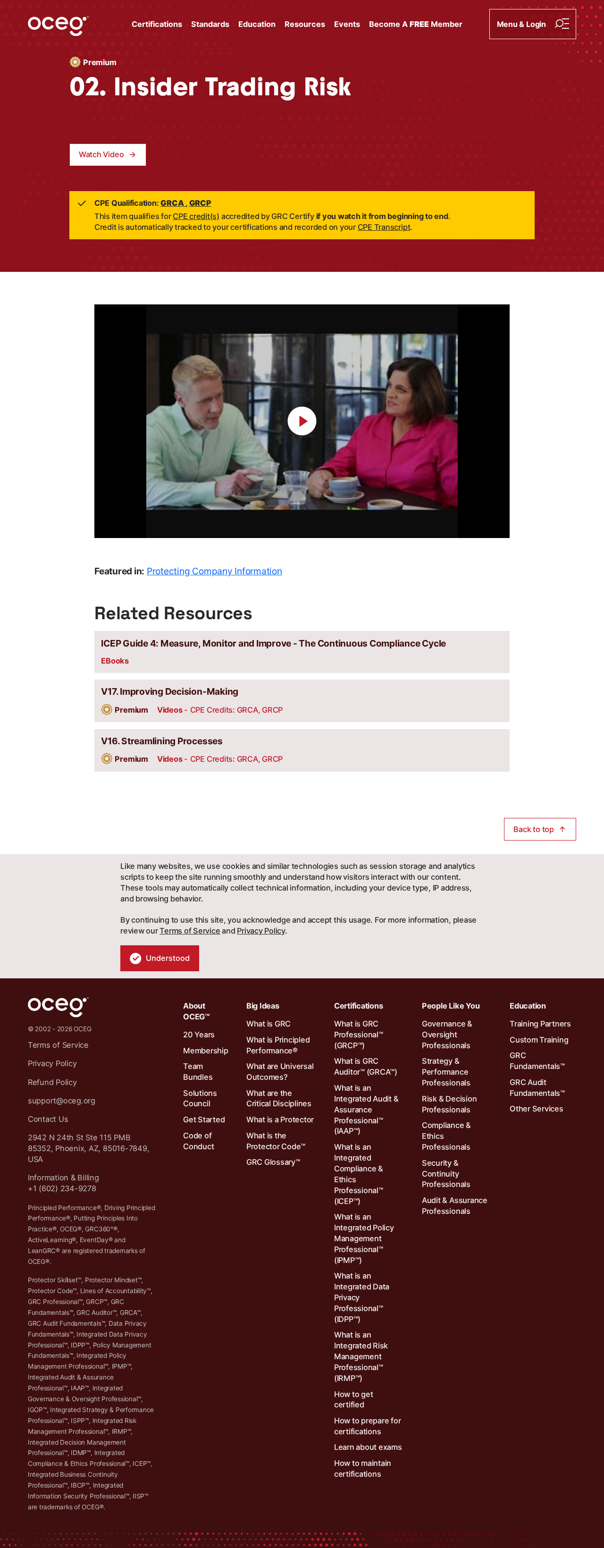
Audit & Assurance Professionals (454, 1205)
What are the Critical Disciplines (278, 1098)
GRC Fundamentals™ (537, 1061)
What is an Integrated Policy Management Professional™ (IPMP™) (364, 1238)
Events (347, 24)
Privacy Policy (261, 930)
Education (257, 24)
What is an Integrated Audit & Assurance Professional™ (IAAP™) (366, 1109)
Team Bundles (197, 1071)
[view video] (302, 421)
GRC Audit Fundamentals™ (537, 1087)
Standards (210, 24)
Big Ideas (262, 1005)
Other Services (536, 1108)
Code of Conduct (198, 1141)
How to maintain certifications (362, 1468)
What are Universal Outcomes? (280, 1071)
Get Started (204, 1119)
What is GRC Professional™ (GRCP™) (358, 1034)
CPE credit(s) (196, 216)
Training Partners (540, 1023)
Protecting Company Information (214, 571)
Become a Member (415, 24)
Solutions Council (200, 1098)
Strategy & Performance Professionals (446, 1071)
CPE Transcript (384, 227)
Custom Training (539, 1039)
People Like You (450, 1005)
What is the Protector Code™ (275, 1141)
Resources (305, 24)
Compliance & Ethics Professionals (446, 1136)
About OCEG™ (196, 1011)
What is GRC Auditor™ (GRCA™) (365, 1066)
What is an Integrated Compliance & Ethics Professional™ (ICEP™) (358, 1173)
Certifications (157, 24)
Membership (205, 1050)
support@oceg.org (61, 1100)
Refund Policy (52, 1082)
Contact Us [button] (48, 1119)
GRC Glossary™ (273, 1162)
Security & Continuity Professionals (446, 1173)
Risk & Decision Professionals (449, 1104)
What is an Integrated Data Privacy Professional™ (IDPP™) (361, 1297)
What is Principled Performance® (278, 1045)
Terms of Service (189, 930)
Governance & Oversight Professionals (447, 1034)
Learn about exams (368, 1447)
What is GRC (268, 1023)
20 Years (199, 1034)
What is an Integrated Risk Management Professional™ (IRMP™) (361, 1356)
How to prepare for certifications (367, 1426)
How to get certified (353, 1399)
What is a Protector (280, 1119)
